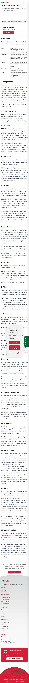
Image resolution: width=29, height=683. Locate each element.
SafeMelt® (3, 614)
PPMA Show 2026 (5, 622)
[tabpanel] (14, 300)
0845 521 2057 (6, 636)
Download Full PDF (15, 572)
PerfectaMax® (4, 609)
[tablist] (14, 21)
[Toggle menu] (26, 2)
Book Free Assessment (15, 658)
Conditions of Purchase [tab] (14, 21)
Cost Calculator (4, 626)
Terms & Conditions (15, 681)
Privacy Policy (8, 681)
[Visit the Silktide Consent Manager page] (18, 353)
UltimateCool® (4, 611)
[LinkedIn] (2, 591)
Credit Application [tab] (23, 21)
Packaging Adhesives (6, 597)
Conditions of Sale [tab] (6, 21)
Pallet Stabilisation (5, 603)
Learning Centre (4, 628)
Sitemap (22, 681)
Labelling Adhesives (5, 599)
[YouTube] (5, 591)
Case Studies (4, 624)
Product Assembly (5, 601)
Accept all (14, 342)
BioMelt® (3, 616)
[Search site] (23, 2)
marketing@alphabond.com (9, 639)
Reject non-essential (14, 347)
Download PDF (9, 32)
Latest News (4, 630)
